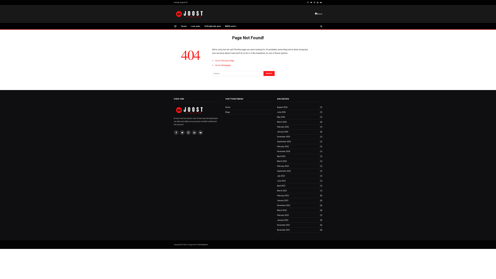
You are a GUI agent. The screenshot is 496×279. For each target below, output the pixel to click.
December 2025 (283, 137)
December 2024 (283, 151)
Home (184, 26)
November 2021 (283, 230)
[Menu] (175, 26)
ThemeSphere (202, 245)
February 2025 (283, 146)
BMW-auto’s (230, 26)
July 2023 (281, 176)
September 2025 (284, 142)
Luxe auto (195, 26)
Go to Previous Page (224, 60)
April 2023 (281, 186)
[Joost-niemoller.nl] (190, 14)
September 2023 (284, 171)
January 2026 (282, 132)
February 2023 (283, 196)
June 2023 (281, 181)
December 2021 (283, 225)
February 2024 (283, 166)
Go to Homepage (223, 65)
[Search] (321, 26)
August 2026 (282, 107)
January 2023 (282, 200)
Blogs (227, 112)
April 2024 (281, 156)
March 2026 (282, 122)
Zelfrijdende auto (212, 26)
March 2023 (282, 191)
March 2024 (282, 161)
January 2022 (282, 220)
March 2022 (282, 210)
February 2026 (283, 127)
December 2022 (283, 205)
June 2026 (281, 112)
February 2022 (283, 215)
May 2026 (281, 117)
